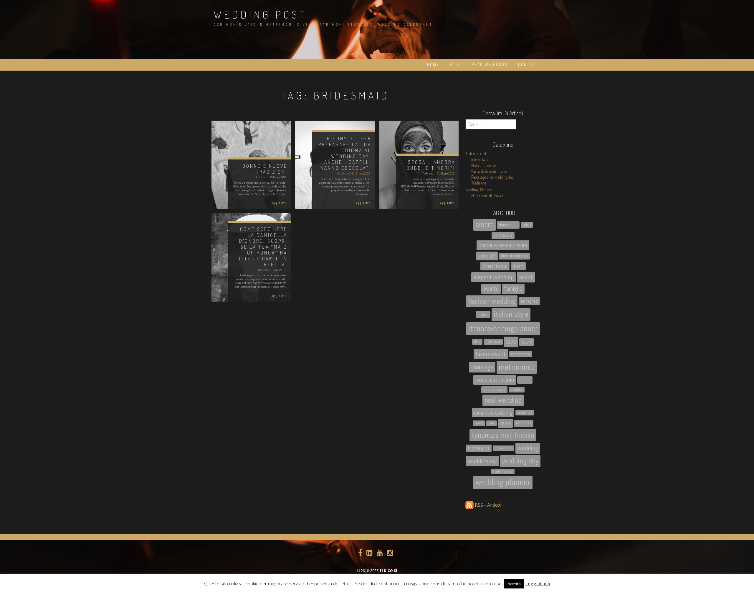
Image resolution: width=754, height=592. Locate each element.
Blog (455, 64)
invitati (483, 314)
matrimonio (517, 367)
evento (491, 288)
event (526, 277)
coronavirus (503, 235)
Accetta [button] (514, 583)
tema (505, 423)
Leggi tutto (278, 203)
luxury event (491, 354)
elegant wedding (493, 277)
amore (484, 225)
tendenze (523, 422)
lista (477, 342)
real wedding (503, 400)
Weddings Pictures (478, 189)
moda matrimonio (494, 380)
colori (527, 225)
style (491, 423)
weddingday (482, 461)
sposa (479, 423)
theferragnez (479, 448)
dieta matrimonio (514, 255)
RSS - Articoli (488, 505)
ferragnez (529, 301)
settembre (524, 413)
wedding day (520, 461)
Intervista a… (480, 159)
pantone (516, 390)
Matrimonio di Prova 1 (487, 195)
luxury (526, 342)
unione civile (503, 448)
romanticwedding (493, 412)
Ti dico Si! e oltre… (478, 153)
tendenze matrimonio (503, 435)
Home (433, 64)
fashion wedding (491, 301)
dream (518, 266)
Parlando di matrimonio (489, 171)
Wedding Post (260, 14)
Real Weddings (490, 64)
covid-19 (487, 255)
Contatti (528, 64)
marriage (482, 367)
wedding (527, 448)
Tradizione (478, 182)
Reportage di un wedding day (492, 176)
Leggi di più (537, 583)
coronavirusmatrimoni (503, 245)
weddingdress (502, 471)
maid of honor (520, 354)
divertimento (494, 266)
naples (524, 380)
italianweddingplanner (503, 328)
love (511, 341)
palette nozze (494, 389)
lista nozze (493, 342)
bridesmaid (508, 224)
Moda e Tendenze (483, 165)
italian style (511, 314)
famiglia (513, 288)
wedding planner (502, 482)
